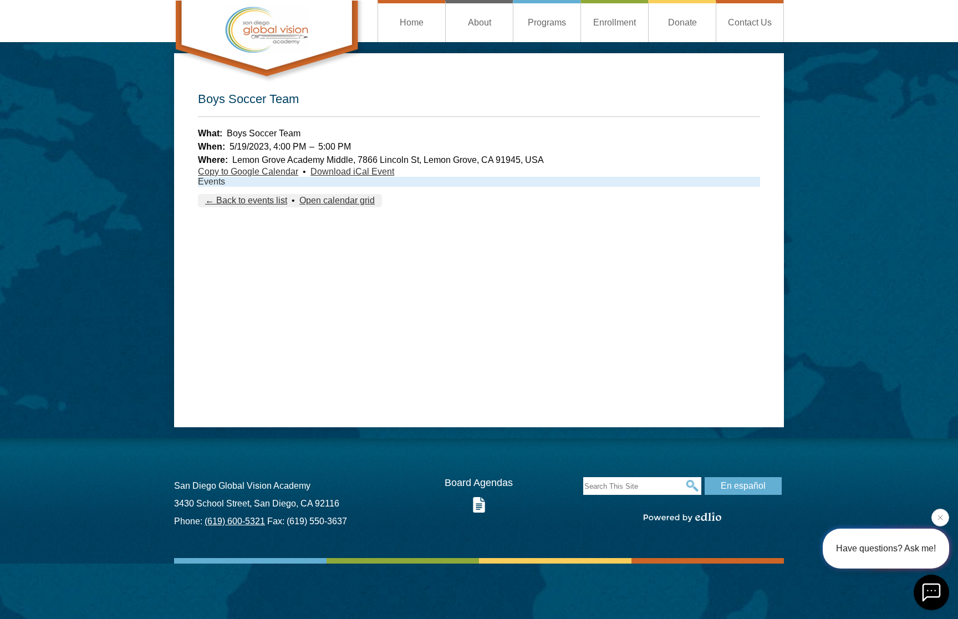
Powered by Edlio (682, 517)
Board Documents (479, 505)
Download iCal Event (352, 171)
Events (211, 181)
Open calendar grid (337, 200)
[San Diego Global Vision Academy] (269, 41)
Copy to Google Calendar (248, 171)
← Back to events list (246, 200)
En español (743, 485)
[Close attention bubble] (940, 515)
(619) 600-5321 (235, 521)
